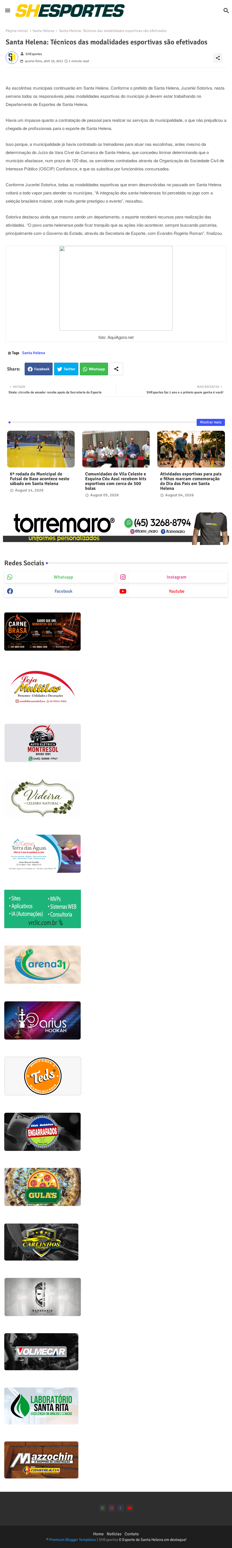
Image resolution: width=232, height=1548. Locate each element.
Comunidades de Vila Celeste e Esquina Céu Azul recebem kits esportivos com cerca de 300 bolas (115, 481)
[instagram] (111, 1508)
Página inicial (17, 31)
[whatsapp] (102, 1508)
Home (98, 1533)
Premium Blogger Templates (72, 1539)
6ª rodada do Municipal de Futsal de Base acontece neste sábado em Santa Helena (39, 479)
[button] (226, 10)
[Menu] (7, 10)
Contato (131, 1533)
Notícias (114, 1533)
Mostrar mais (211, 422)
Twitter (69, 369)
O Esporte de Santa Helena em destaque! (152, 1539)
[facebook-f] (120, 1508)
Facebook (42, 369)
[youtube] (129, 1508)
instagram (176, 577)
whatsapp (63, 577)
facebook (63, 591)
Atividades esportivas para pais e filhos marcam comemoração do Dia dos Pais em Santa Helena (191, 481)
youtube (176, 591)
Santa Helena (43, 31)
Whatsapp (97, 369)
